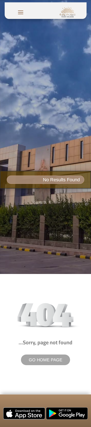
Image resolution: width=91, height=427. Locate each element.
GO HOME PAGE (45, 359)
